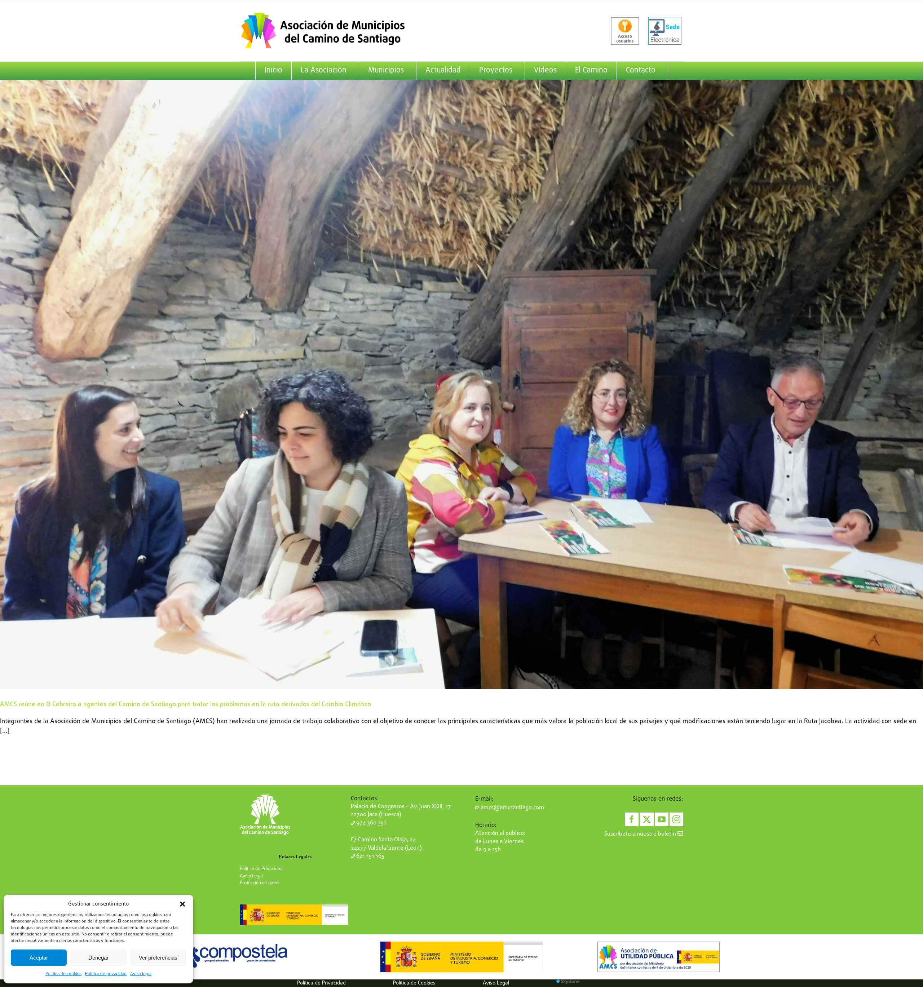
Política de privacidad (106, 974)
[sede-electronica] (664, 31)
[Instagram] (676, 819)
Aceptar (39, 958)
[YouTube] (661, 819)
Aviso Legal (251, 876)
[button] (182, 904)
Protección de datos (259, 883)
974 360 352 (371, 823)
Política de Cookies (414, 983)
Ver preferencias (158, 958)
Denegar (98, 958)
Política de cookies (63, 974)
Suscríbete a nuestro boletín (640, 834)
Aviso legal (140, 974)
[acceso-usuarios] (625, 31)
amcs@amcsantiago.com (511, 808)
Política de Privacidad (261, 869)
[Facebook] (632, 819)
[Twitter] (647, 819)
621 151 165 (369, 856)
